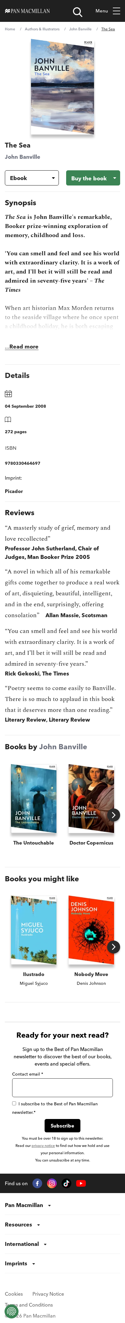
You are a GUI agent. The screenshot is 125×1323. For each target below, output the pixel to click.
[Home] (27, 11)
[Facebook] (37, 1183)
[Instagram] (52, 1183)
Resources (18, 1224)
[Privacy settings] (12, 1311)
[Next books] (113, 814)
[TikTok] (66, 1183)
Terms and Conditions (29, 1305)
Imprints (16, 1263)
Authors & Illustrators (42, 29)
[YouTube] (81, 1183)
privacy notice (43, 1145)
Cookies (14, 1294)
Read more (24, 346)
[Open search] (78, 12)
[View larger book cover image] (62, 86)
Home (10, 29)
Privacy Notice (48, 1294)
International (22, 1243)
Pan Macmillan (24, 1205)
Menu (102, 11)
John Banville (80, 29)
